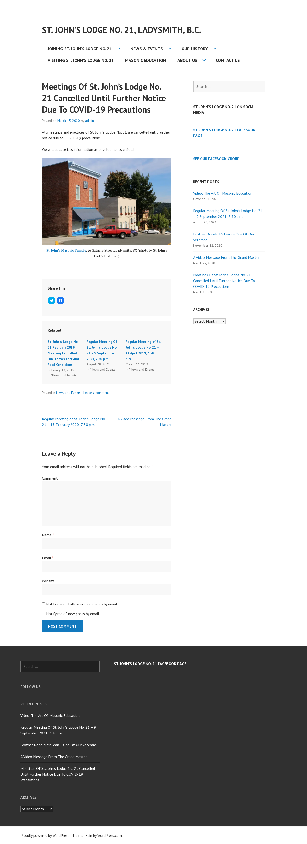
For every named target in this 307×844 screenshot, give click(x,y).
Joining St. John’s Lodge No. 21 (80, 48)
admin (89, 120)
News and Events (68, 392)
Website (48, 581)
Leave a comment (96, 392)
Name (48, 534)
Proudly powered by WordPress (44, 835)
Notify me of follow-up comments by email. (82, 604)
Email (47, 557)
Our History (195, 48)
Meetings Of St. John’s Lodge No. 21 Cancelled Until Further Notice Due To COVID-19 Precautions (224, 280)
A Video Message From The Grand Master (226, 257)
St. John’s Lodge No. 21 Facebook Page (150, 663)
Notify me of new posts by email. (73, 613)
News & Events (146, 48)
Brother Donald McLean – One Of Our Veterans (58, 744)
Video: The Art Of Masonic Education (222, 193)
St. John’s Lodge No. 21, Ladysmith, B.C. (121, 29)
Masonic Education (145, 60)
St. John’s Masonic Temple (66, 250)
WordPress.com (109, 835)
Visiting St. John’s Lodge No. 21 (81, 60)
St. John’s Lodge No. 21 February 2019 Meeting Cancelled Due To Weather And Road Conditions (63, 353)
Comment (50, 478)
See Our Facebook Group (216, 158)
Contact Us (228, 60)
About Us (187, 60)
